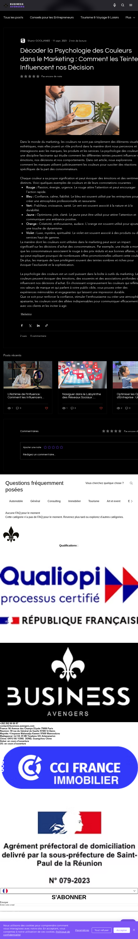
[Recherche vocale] (114, 5)
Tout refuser (102, 930)
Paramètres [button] (82, 930)
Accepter (121, 930)
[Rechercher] (123, 5)
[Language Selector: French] (69, 891)
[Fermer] (134, 930)
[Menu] (131, 5)
